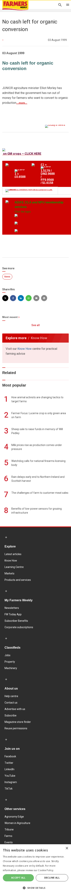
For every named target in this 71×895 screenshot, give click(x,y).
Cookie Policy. (46, 870)
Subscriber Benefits (16, 620)
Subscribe (10, 715)
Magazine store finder (18, 721)
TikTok (8, 788)
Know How (24, 349)
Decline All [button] (52, 877)
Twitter (9, 762)
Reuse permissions (16, 728)
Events (9, 842)
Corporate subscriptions (19, 627)
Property (10, 661)
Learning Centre (14, 567)
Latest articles (13, 554)
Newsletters (12, 607)
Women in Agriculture (17, 823)
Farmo (8, 835)
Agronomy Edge (14, 816)
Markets (9, 573)
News (7, 276)
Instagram (11, 782)
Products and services (18, 579)
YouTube (10, 775)
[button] (35, 888)
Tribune (9, 829)
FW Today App (13, 614)
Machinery (11, 668)
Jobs (7, 655)
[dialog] (35, 869)
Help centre (11, 696)
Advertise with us (15, 709)
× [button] (66, 848)
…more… (21, 103)
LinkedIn (9, 769)
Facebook (10, 756)
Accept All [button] (18, 877)
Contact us (11, 702)
